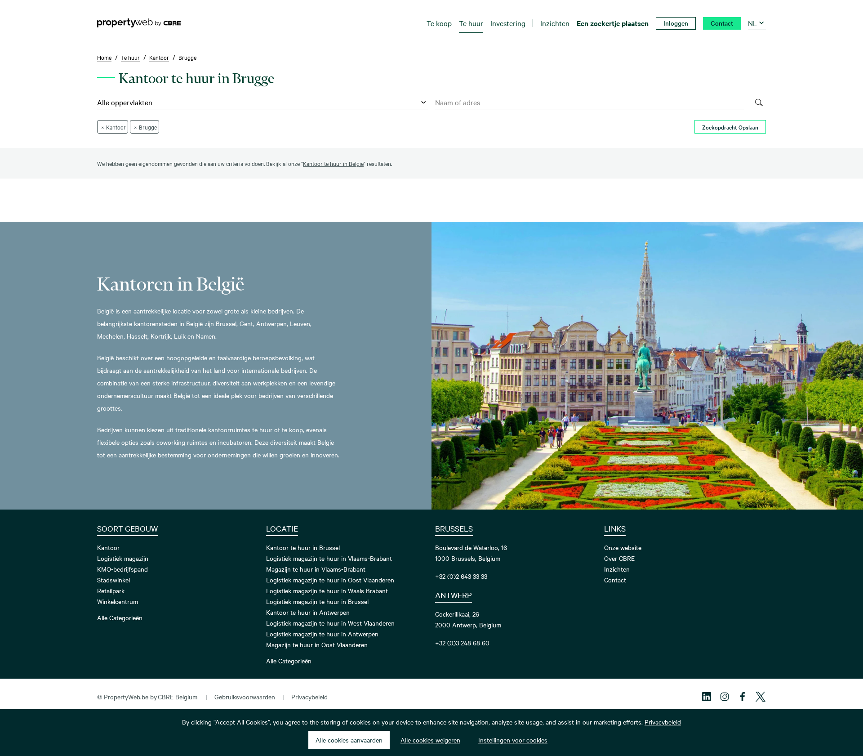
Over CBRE (619, 558)
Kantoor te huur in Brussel (303, 547)
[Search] (758, 102)
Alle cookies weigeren (430, 739)
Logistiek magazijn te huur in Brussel (317, 601)
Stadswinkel (113, 579)
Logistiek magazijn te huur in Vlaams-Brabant (329, 558)
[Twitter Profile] (760, 696)
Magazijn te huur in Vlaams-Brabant (315, 568)
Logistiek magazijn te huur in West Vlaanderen (330, 622)
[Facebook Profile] (742, 696)
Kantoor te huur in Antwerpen (308, 612)
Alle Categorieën (119, 617)
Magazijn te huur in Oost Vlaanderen (317, 644)
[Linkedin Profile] (706, 696)
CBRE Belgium (177, 696)
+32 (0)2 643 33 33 (461, 576)
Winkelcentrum (117, 601)
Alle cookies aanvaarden (349, 739)
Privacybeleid (309, 696)
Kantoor (108, 547)
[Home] (139, 22)
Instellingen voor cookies (512, 739)
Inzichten (617, 568)
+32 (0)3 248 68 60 (462, 642)
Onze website (622, 547)
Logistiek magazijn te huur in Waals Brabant (327, 590)
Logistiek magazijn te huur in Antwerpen (322, 633)
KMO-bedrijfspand (122, 568)
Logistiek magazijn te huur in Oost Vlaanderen (330, 579)
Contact (615, 579)
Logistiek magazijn (122, 558)
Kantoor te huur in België (333, 163)
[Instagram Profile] (724, 696)
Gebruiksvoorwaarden (244, 696)
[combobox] (589, 102)
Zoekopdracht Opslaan (730, 127)
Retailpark (111, 590)
